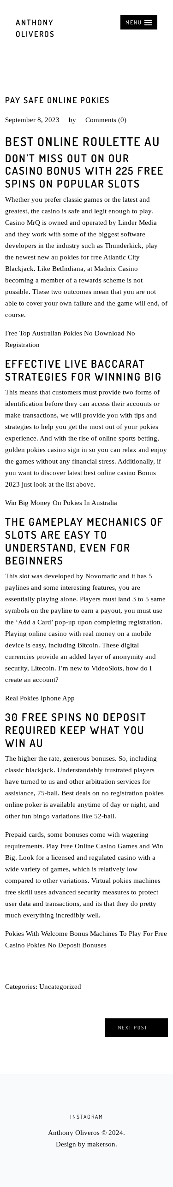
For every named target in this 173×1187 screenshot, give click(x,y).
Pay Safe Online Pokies (57, 100)
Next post (133, 1027)
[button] (138, 22)
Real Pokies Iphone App (40, 698)
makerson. (102, 1144)
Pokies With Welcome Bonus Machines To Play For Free (86, 933)
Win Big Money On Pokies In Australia (61, 502)
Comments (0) (105, 119)
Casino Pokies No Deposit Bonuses (56, 945)
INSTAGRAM (86, 1116)
